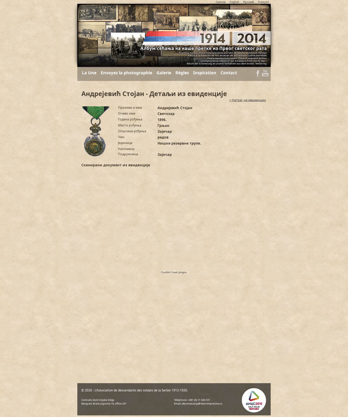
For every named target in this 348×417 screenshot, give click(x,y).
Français (263, 2)
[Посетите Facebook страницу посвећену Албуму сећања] (258, 75)
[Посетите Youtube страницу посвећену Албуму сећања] (265, 75)
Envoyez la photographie (126, 73)
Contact (229, 73)
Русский (248, 2)
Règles (182, 73)
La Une (89, 73)
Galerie (163, 73)
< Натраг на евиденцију (247, 100)
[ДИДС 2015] (253, 400)
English (234, 2)
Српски (221, 2)
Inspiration (204, 73)
